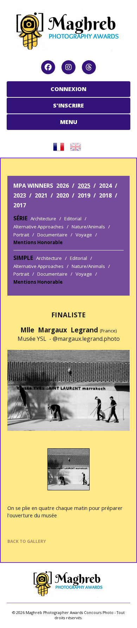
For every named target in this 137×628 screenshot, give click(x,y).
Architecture (43, 218)
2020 (62, 195)
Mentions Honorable (38, 242)
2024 (105, 185)
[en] (77, 144)
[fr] (60, 144)
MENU (68, 122)
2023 (19, 195)
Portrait (21, 235)
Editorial (72, 218)
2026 (62, 185)
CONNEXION (68, 89)
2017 (19, 205)
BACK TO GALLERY (26, 541)
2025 (84, 185)
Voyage (84, 235)
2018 (105, 195)
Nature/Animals (88, 226)
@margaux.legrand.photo (86, 339)
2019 (84, 195)
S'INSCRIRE (68, 105)
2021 (41, 195)
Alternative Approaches (38, 226)
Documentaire (52, 235)
